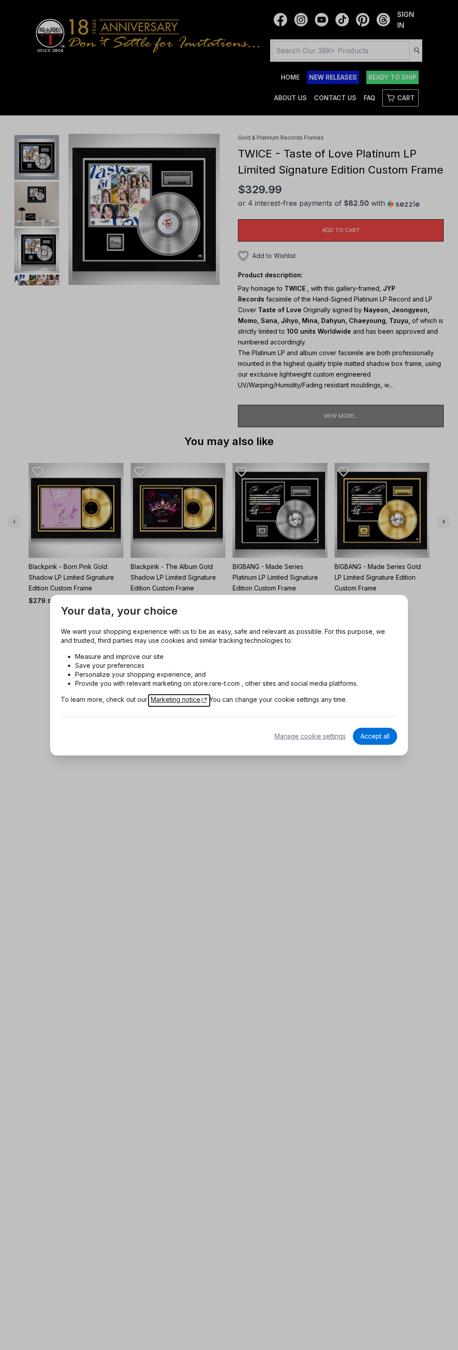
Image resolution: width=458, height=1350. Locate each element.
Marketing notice (175, 699)
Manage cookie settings (310, 736)
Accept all (375, 736)
